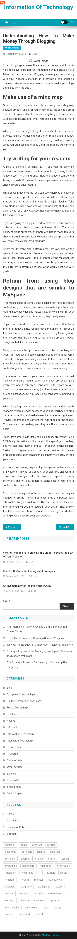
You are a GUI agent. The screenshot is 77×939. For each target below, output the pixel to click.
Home (10, 814)
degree (25, 858)
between (27, 851)
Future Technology (17, 707)
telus (45, 907)
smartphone (55, 893)
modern (24, 879)
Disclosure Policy (16, 827)
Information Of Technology (38, 7)
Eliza (34, 53)
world (40, 914)
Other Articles (12, 48)
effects (38, 858)
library (63, 872)
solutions (39, 900)
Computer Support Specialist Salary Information (14, 527)
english (52, 858)
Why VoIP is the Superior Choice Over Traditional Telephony (40, 644)
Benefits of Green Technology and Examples (29, 571)
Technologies (14, 793)
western (9, 914)
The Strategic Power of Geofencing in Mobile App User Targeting (37, 665)
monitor (38, 879)
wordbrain (25, 914)
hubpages (45, 865)
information (63, 865)
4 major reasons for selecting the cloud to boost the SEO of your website (38, 554)
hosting (11, 720)
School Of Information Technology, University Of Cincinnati (66, 527)
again (24, 844)
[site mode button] (64, 22)
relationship (43, 886)
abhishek (10, 844)
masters (10, 879)
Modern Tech (14, 760)
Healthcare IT (14, 714)
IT (39, 872)
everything (11, 865)
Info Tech (12, 727)
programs (26, 886)
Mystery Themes (50, 935)
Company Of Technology (21, 694)
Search (7, 600)
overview (10, 886)
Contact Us (13, 820)
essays (65, 858)
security (38, 893)
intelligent (10, 872)
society (9, 900)
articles (51, 844)
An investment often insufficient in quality (27, 585)
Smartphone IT (15, 786)
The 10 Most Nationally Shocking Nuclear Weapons (35, 638)
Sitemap (12, 833)
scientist (23, 893)
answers (37, 844)
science (9, 893)
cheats (41, 851)
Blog (9, 687)
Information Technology (20, 734)
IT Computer (14, 747)
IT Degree (12, 753)
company (10, 858)
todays (57, 907)
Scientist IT (13, 780)
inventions (27, 872)
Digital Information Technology (24, 701)
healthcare (28, 865)
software (23, 900)
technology (31, 907)
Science (11, 773)
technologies (12, 907)
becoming (10, 851)
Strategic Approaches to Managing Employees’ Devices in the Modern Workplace (39, 653)
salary (59, 886)
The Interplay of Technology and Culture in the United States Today (37, 629)
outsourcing (55, 879)
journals (50, 872)
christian (55, 851)
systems (54, 900)
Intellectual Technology (20, 740)
